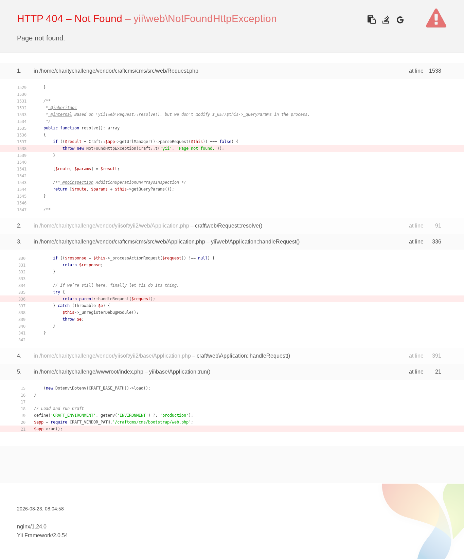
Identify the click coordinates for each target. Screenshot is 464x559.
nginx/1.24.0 (32, 526)
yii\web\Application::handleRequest (253, 242)
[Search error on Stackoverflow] (386, 19)
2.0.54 (60, 535)
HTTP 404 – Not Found (69, 18)
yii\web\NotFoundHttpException (205, 18)
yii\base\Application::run (178, 372)
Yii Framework (34, 535)
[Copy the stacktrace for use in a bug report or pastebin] (371, 19)
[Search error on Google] (400, 19)
